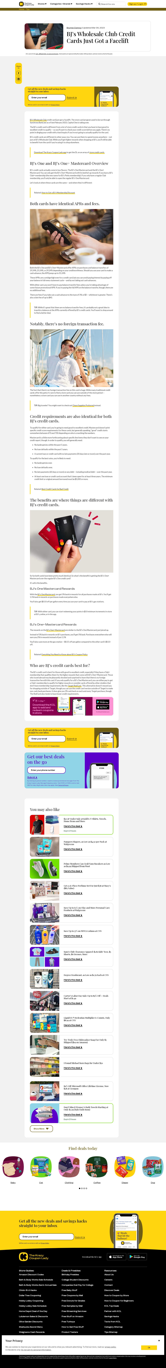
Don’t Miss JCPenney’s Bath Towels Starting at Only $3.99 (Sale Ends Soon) (86, 1108)
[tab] (79, 1188)
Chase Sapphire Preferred (83, 405)
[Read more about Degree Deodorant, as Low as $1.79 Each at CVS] (44, 979)
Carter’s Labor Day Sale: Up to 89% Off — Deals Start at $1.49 (86, 997)
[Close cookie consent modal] (159, 1341)
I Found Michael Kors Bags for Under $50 (83, 1063)
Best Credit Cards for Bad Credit (55, 489)
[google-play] (137, 1256)
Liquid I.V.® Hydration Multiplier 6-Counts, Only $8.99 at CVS (87, 1019)
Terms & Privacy (63, 785)
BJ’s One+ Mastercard (55, 630)
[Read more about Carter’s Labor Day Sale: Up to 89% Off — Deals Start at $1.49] (44, 1001)
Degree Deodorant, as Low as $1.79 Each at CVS (86, 975)
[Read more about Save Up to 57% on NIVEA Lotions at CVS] (44, 935)
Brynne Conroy (74, 28)
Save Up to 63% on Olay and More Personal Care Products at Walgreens (87, 909)
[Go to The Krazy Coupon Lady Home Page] (26, 4)
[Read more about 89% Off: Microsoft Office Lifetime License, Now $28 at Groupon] (44, 1091)
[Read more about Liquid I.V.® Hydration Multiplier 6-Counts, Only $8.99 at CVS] (44, 1023)
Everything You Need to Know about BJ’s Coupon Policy (65, 654)
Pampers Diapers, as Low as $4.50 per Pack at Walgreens (85, 843)
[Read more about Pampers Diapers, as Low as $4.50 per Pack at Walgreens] (44, 847)
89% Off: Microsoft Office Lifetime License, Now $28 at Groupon (86, 1087)
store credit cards (97, 152)
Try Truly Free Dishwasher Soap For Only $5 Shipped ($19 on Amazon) (85, 1041)
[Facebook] (18, 73)
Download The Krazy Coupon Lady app (50, 152)
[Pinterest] (18, 79)
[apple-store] (116, 1256)
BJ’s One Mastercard (46, 594)
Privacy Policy (55, 105)
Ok (149, 1348)
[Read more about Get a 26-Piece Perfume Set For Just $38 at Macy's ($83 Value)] (44, 891)
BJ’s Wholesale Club (38, 120)
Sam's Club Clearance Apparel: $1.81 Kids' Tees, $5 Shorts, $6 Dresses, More (87, 953)
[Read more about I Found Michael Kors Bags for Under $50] (44, 1067)
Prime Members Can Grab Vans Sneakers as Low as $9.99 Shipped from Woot (87, 865)
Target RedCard (75, 686)
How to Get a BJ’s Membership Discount (58, 193)
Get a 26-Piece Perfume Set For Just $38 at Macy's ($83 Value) (87, 887)
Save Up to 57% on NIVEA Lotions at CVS (82, 931)
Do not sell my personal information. (36, 1350)
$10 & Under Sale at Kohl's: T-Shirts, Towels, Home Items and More (85, 820)
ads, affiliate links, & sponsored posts (47, 54)
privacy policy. (110, 1347)
